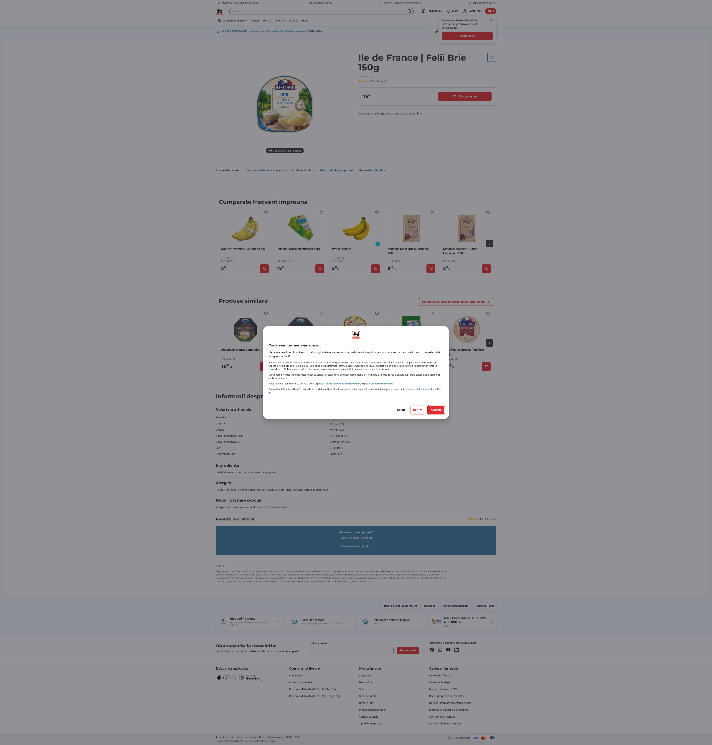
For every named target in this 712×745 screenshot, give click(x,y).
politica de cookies (384, 383)
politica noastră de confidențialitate (343, 383)
